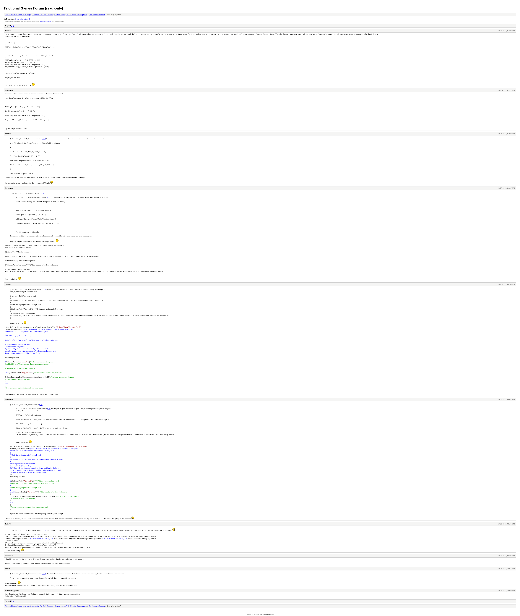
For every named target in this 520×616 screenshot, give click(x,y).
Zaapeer (8, 31)
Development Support (97, 15)
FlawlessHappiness (12, 591)
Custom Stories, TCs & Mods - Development (70, 15)
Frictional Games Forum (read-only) (33, 8)
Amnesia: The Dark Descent (42, 15)
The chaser (9, 90)
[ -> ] (44, 139)
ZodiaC (8, 284)
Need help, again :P (22, 19)
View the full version (45, 21)
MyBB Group (270, 614)
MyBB (255, 614)
